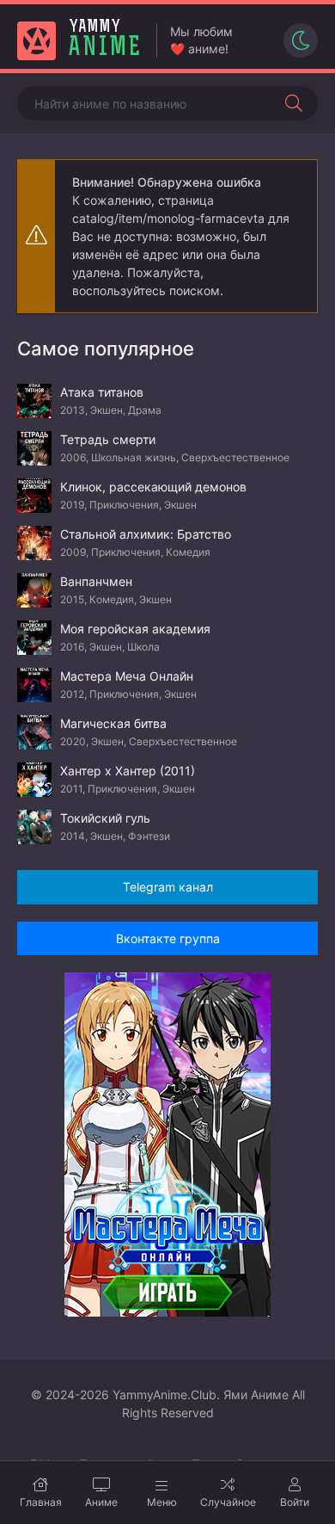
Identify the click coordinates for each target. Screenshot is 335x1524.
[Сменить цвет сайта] (300, 40)
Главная (41, 1502)
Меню (162, 1502)
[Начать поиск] (294, 103)
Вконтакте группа (168, 938)
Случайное (228, 1502)
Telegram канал (168, 886)
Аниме (101, 1502)
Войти (294, 1502)
